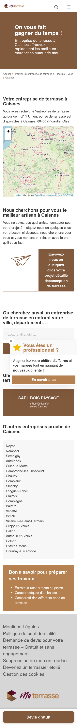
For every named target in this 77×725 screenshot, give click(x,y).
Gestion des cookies (23, 674)
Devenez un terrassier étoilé (31, 667)
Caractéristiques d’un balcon (36, 592)
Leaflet (18, 195)
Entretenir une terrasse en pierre (39, 587)
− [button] (8, 137)
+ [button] (8, 131)
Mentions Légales (21, 626)
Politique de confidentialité (29, 633)
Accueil (7, 74)
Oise (70, 74)
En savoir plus (43, 379)
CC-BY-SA (68, 195)
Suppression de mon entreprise (35, 660)
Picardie (60, 74)
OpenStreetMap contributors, (49, 195)
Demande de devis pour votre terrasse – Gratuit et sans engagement (33, 647)
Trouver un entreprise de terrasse (33, 74)
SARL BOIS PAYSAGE (38, 398)
